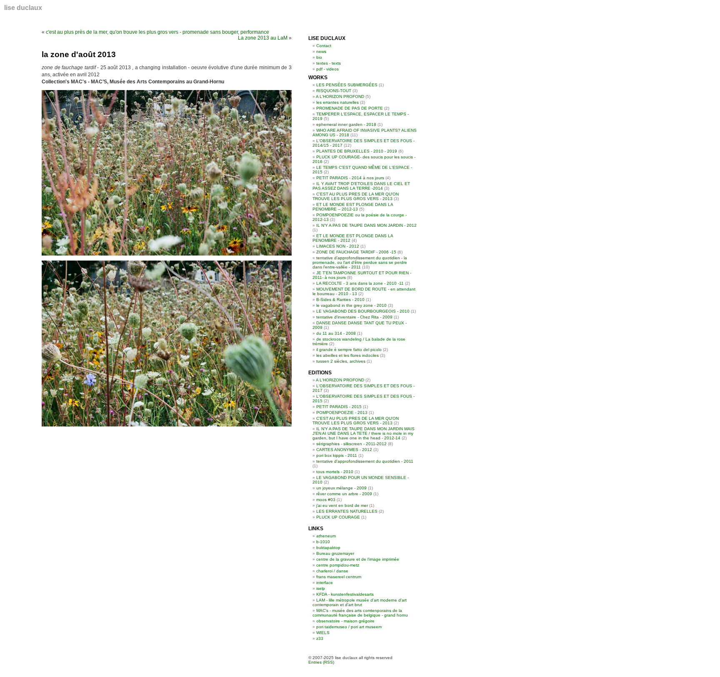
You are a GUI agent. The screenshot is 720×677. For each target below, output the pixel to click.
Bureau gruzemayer (335, 553)
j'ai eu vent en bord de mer (342, 505)
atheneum (326, 536)
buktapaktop (328, 547)
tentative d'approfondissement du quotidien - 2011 (364, 461)
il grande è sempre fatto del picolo (349, 349)
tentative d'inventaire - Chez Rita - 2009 (354, 317)
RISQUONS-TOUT (333, 90)
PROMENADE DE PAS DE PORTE (349, 108)
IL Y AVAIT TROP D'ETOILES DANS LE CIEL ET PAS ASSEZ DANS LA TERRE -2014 (361, 186)
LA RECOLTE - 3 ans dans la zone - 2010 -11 (360, 283)
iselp (320, 588)
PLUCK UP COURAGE (338, 517)
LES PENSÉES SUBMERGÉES (347, 85)
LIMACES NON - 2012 (337, 246)
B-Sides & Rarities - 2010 (340, 299)
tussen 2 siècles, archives (340, 361)
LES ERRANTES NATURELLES (347, 511)
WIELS (323, 632)
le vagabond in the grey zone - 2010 (351, 305)
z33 (319, 638)
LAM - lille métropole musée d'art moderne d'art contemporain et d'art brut (359, 602)
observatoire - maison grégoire (345, 621)
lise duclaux (23, 7)
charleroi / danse (332, 571)
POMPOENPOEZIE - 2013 (342, 412)
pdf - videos (327, 69)
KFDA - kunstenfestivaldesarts (345, 594)
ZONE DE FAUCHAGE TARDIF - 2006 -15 (356, 252)
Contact (323, 45)
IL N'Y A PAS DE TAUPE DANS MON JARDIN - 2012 (366, 225)
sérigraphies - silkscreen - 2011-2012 (351, 443)
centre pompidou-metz (337, 565)
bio (319, 57)
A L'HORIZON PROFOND (340, 96)
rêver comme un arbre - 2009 (344, 493)
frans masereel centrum (338, 576)
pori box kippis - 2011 (336, 455)
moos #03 (325, 499)
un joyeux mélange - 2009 (341, 488)
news (321, 51)
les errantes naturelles (337, 102)
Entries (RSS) (321, 662)
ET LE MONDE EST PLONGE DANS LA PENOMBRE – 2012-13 (352, 206)
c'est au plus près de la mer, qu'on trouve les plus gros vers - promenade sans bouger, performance (157, 32)
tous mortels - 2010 (334, 471)
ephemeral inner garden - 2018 (346, 124)
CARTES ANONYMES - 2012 (344, 449)
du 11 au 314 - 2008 (336, 333)
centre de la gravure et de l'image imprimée (357, 559)
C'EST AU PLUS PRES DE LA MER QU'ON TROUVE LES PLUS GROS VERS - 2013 (355, 196)
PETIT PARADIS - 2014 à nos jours (350, 178)
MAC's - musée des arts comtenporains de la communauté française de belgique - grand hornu (360, 612)
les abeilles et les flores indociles (347, 355)
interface (324, 582)
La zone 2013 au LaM (263, 38)
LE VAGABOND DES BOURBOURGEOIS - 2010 (363, 311)
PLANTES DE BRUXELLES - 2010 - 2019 (356, 151)
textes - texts (328, 63)
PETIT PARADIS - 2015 (339, 406)
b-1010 (323, 541)
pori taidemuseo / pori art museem (349, 626)
